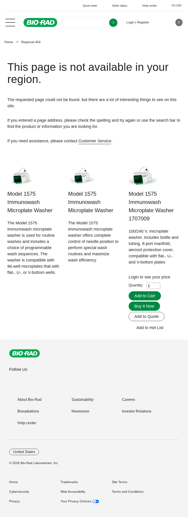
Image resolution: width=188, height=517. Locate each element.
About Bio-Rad (29, 400)
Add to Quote (146, 316)
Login (134, 277)
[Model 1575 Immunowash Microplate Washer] (21, 178)
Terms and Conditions (128, 491)
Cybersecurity (19, 491)
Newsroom (80, 411)
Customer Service (94, 141)
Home (8, 42)
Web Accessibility (73, 491)
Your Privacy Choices (76, 501)
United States (24, 452)
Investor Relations (136, 411)
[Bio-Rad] (24, 353)
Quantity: (136, 285)
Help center (26, 423)
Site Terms (119, 482)
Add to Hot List (149, 327)
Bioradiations (28, 411)
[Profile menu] (159, 22)
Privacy (14, 501)
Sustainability (83, 400)
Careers (128, 400)
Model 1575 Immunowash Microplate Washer (30, 202)
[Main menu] (10, 22)
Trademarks (69, 482)
